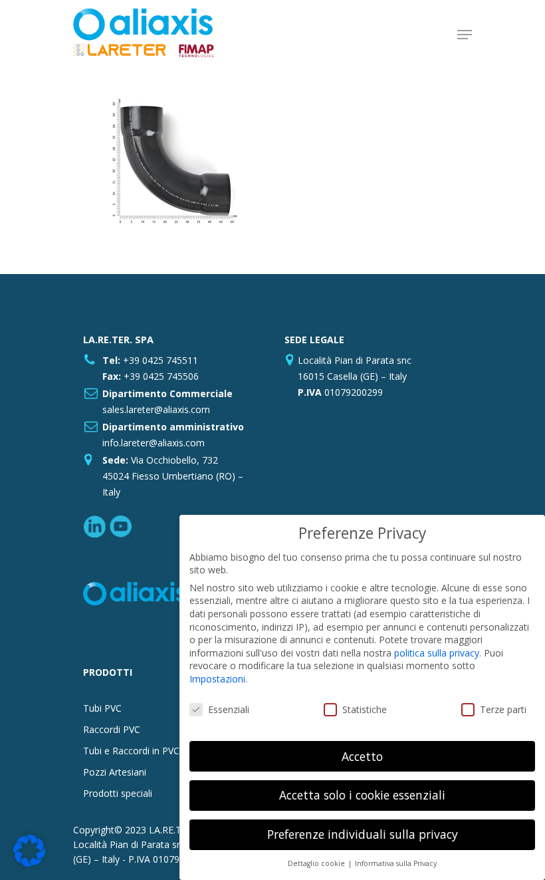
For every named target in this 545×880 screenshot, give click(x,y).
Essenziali (228, 709)
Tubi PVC (102, 708)
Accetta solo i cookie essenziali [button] (362, 795)
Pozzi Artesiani (114, 772)
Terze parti (503, 709)
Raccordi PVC (111, 729)
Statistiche (364, 709)
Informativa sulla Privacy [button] (396, 863)
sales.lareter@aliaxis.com (156, 409)
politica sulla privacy (436, 653)
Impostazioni (217, 678)
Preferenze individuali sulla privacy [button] (362, 834)
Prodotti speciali (117, 793)
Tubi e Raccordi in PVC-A (136, 750)
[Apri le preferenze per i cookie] (29, 863)
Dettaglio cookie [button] (317, 863)
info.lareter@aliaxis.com (153, 442)
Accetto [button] (362, 756)
